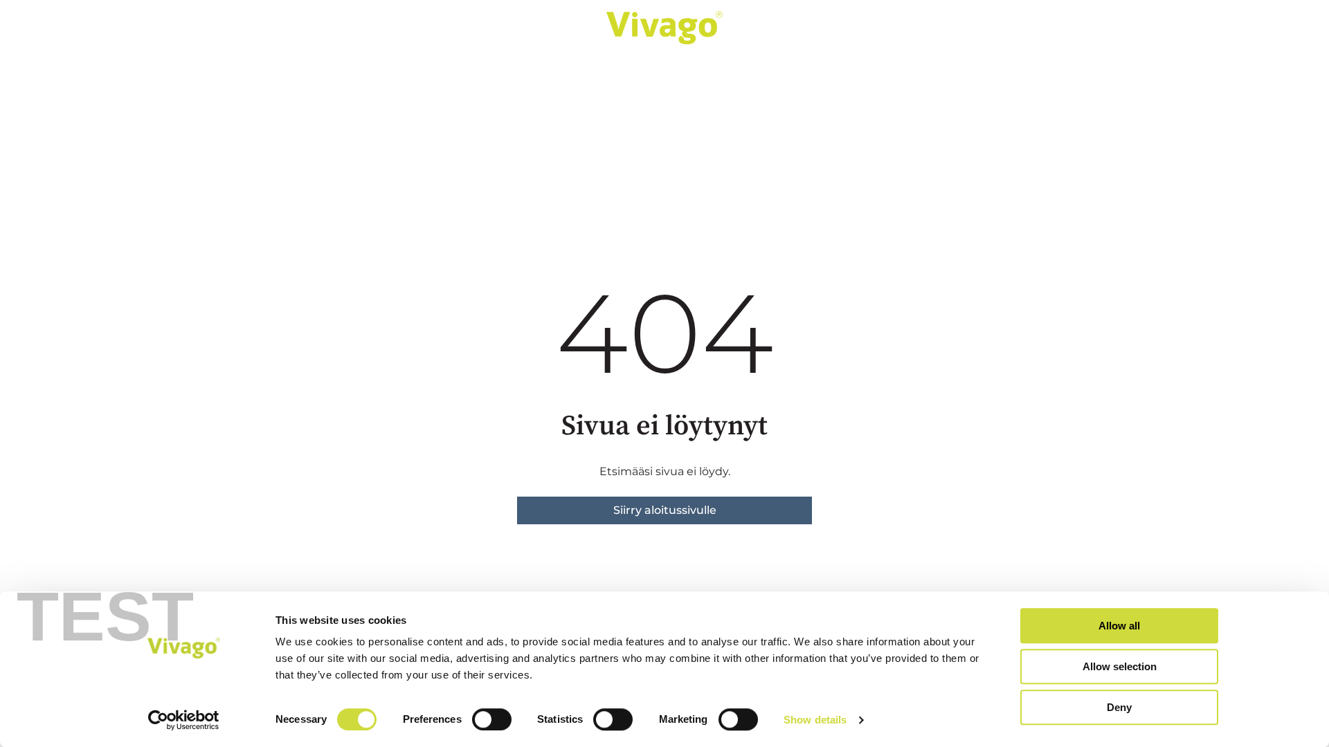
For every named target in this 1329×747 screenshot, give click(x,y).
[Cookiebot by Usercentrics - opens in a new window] (183, 720)
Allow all (1119, 625)
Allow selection (1120, 666)
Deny (1119, 707)
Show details (815, 720)
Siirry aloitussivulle (664, 510)
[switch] (492, 719)
